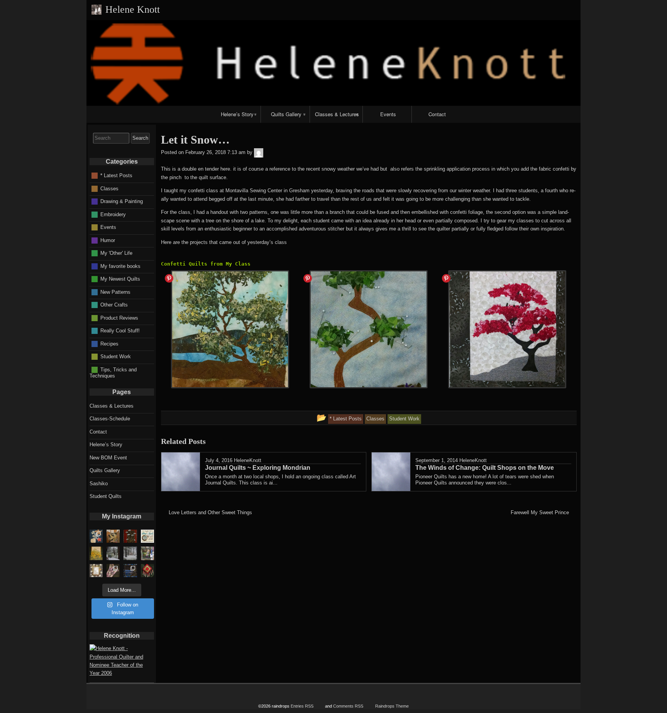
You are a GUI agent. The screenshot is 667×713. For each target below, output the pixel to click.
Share (169, 278)
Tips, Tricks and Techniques (113, 372)
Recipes (109, 343)
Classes (109, 188)
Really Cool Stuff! (120, 331)
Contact (437, 114)
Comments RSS (348, 706)
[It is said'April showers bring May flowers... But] (113, 553)
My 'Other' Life (116, 253)
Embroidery (113, 214)
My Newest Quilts (120, 279)
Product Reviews (119, 317)
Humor (107, 240)
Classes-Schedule (110, 419)
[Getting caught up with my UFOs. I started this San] (96, 570)
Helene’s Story (237, 114)
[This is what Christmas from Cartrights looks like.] (113, 536)
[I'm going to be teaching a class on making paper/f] (147, 570)
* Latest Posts (116, 175)
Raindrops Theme (392, 706)
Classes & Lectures (337, 114)
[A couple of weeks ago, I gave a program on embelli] (96, 536)
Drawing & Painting (121, 201)
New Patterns (115, 292)
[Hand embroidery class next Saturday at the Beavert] (130, 536)
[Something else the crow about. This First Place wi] (147, 553)
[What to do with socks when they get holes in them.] (113, 570)
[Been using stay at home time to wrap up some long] (130, 570)
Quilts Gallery (286, 114)
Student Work (115, 356)
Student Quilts (106, 496)
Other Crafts (114, 305)
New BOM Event (108, 458)
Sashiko (99, 483)
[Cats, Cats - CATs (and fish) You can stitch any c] (147, 536)
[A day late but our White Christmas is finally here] (130, 553)
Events (388, 114)
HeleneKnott (247, 460)
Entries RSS (302, 706)
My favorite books (120, 266)
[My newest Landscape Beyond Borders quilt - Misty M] (96, 553)
